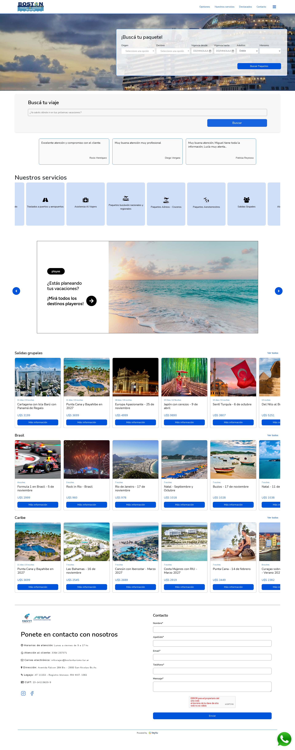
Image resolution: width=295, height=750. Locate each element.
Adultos (241, 45)
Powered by (142, 733)
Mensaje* (158, 678)
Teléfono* (158, 664)
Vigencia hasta (221, 45)
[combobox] (138, 51)
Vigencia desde (199, 45)
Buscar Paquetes (259, 66)
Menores (264, 45)
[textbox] (138, 51)
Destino (160, 45)
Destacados (245, 6)
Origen (124, 45)
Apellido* (158, 637)
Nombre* (158, 623)
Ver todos (272, 353)
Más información (38, 422)
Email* (156, 651)
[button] (16, 291)
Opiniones (204, 6)
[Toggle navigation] (274, 6)
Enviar (212, 716)
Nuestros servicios (224, 6)
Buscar (237, 123)
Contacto (261, 6)
